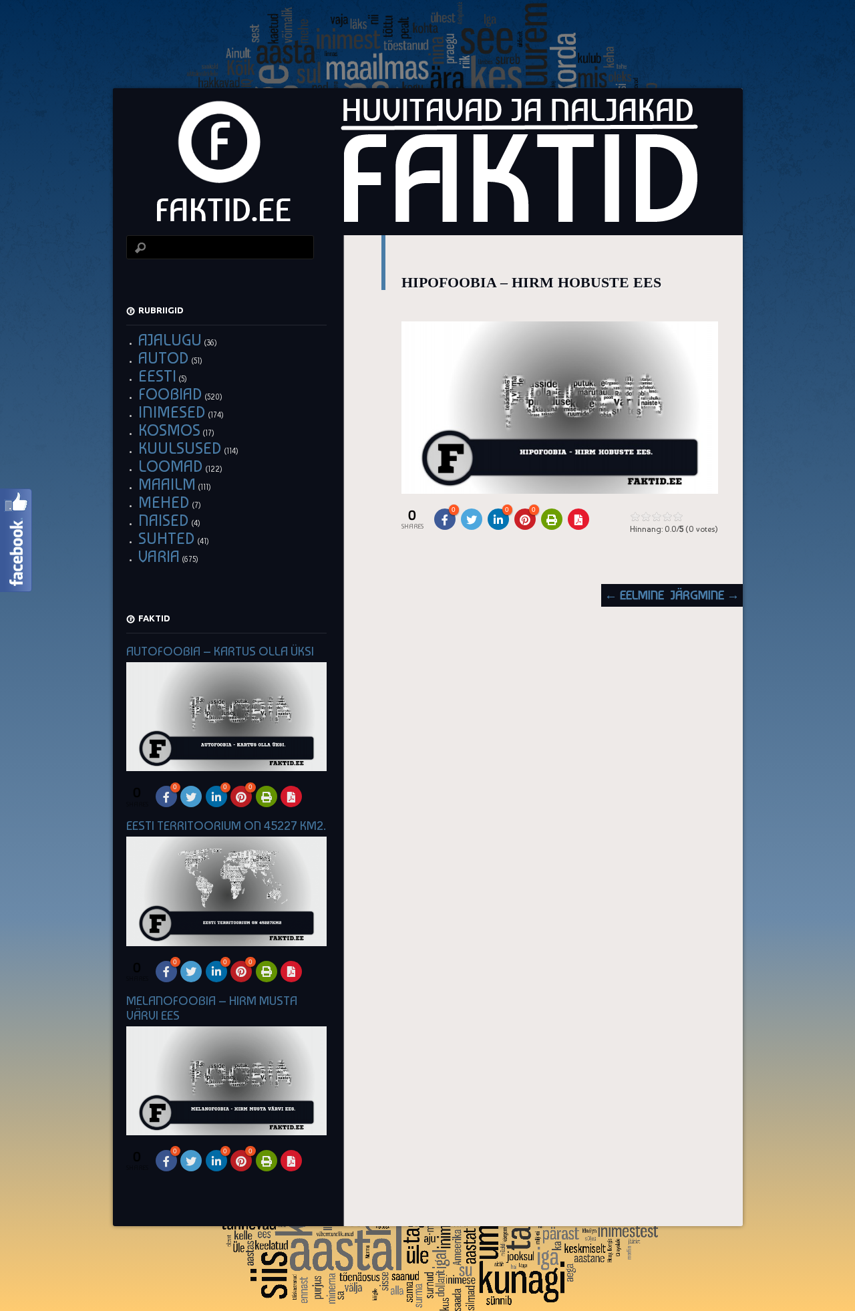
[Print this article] (551, 519)
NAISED (163, 520)
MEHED (164, 502)
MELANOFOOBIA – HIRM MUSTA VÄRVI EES (211, 1008)
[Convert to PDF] (578, 519)
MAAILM (167, 484)
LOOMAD (170, 466)
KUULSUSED (180, 448)
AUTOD (163, 358)
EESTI (157, 376)
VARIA (159, 556)
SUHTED (166, 538)
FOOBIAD (170, 394)
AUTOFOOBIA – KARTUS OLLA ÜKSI (220, 651)
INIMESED (172, 412)
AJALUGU (170, 339)
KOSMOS (169, 430)
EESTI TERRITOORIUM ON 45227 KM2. (226, 825)
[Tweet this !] (471, 519)
